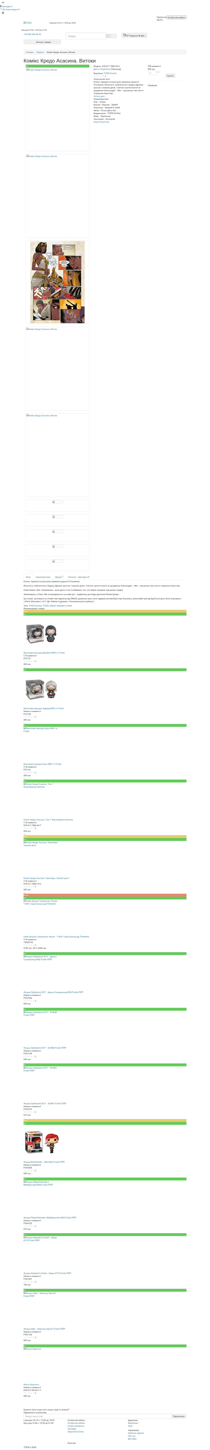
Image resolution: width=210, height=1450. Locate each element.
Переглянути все (101, 121)
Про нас (132, 1435)
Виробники (133, 1422)
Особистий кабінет (176, 17)
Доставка (132, 1438)
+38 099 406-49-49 (32, 34)
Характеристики (43, 576)
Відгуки (59, 576)
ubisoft (53, 605)
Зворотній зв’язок (76, 1431)
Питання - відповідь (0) (79, 576)
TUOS (45, 605)
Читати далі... (100, 96)
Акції (130, 1425)
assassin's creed (64, 605)
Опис (28, 576)
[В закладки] (158, 72)
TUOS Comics (35, 605)
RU (161, 19)
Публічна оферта (136, 1432)
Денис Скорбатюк (102, 68)
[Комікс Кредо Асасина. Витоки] (57, 109)
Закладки (72, 1428)
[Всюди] (108, 36)
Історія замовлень (76, 1425)
